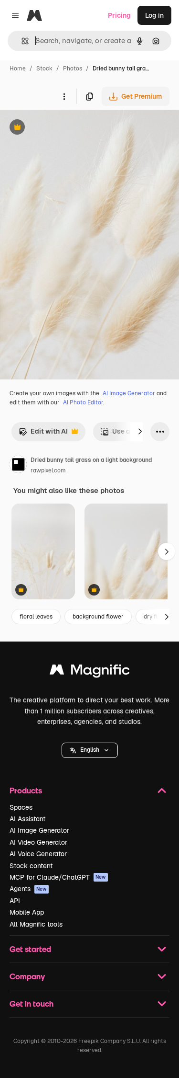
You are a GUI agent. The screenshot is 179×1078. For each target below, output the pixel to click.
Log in (154, 15)
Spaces (21, 807)
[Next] (139, 431)
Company (27, 976)
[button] (90, 750)
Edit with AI (43, 434)
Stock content (31, 865)
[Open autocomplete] (21, 41)
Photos (72, 68)
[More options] (64, 96)
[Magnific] (90, 672)
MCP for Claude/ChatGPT (58, 877)
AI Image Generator (129, 393)
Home (18, 68)
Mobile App (27, 912)
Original (61, 128)
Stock (44, 68)
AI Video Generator (38, 842)
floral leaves (36, 616)
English (89, 750)
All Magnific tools (36, 924)
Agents (28, 888)
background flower (98, 616)
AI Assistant (27, 818)
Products (26, 790)
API (15, 900)
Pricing (119, 15)
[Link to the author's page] (18, 466)
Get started (30, 949)
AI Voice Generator (38, 853)
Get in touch (31, 1003)
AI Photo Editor (83, 402)
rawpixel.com (48, 470)
